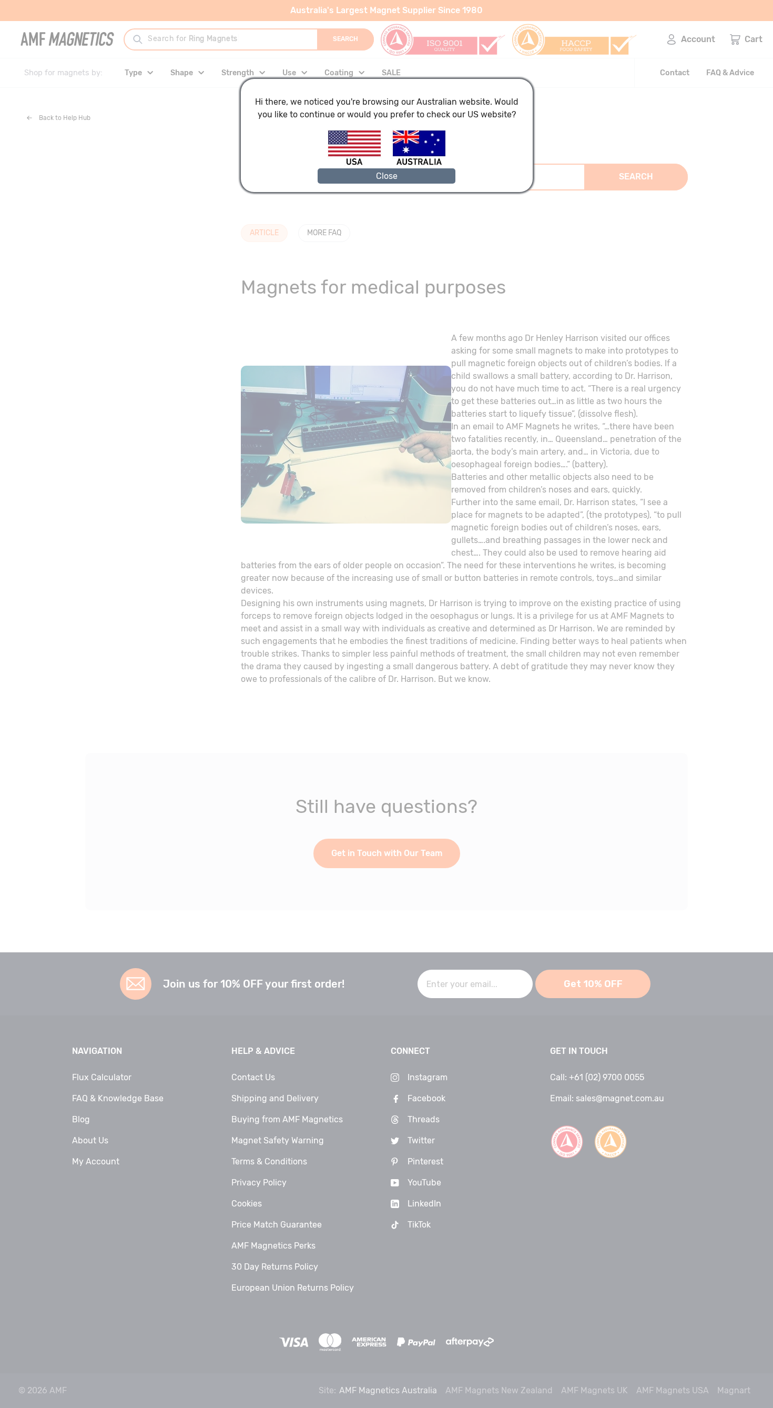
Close (387, 176)
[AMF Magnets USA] (359, 163)
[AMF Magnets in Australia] (419, 163)
